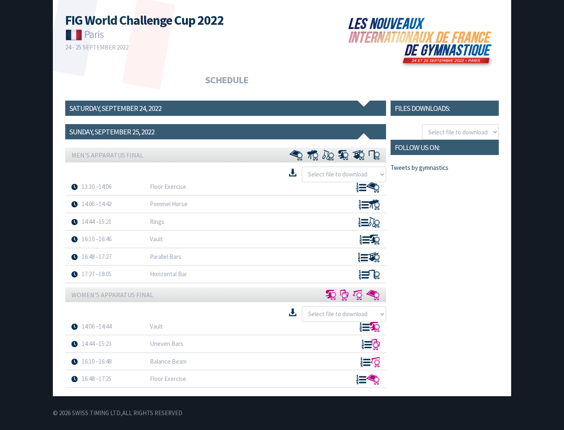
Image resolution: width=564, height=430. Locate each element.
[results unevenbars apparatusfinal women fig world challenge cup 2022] (344, 295)
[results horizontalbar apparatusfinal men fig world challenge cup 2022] (374, 155)
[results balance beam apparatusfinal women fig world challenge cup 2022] (375, 362)
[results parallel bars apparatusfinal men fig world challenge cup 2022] (374, 257)
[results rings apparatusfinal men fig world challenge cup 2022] (328, 155)
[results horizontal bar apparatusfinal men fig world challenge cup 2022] (374, 275)
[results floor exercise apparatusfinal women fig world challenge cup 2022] (373, 379)
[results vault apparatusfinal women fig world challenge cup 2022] (331, 295)
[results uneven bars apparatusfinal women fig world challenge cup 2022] (376, 344)
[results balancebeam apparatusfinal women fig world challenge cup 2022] (357, 295)
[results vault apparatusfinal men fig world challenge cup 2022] (343, 155)
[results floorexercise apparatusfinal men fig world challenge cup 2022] (296, 155)
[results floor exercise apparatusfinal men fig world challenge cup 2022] (373, 187)
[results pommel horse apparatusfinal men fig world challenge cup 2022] (374, 205)
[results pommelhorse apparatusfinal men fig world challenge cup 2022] (312, 155)
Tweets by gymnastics (419, 168)
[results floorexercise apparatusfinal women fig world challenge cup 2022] (373, 295)
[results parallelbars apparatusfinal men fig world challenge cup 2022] (359, 155)
